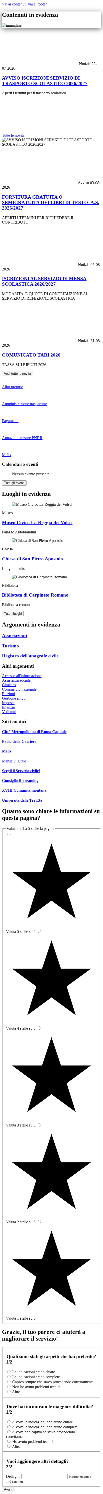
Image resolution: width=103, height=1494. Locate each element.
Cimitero (9, 685)
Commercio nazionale (19, 689)
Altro (16, 1392)
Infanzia (8, 707)
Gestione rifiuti (14, 698)
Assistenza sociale (16, 680)
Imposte (8, 703)
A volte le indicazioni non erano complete (45, 1427)
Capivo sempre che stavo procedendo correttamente (53, 1382)
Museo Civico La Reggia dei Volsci (37, 522)
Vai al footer (37, 4)
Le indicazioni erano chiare (33, 1372)
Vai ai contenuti (14, 4)
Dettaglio (14, 1476)
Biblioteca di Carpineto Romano (35, 595)
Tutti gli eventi (14, 483)
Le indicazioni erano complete (36, 1377)
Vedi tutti (9, 712)
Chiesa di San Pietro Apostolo (32, 558)
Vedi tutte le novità (17, 373)
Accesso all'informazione (22, 676)
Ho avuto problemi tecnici (32, 1441)
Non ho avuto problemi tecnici (36, 1387)
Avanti (8, 1489)
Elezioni (8, 694)
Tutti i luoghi (13, 614)
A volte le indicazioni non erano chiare (42, 1422)
